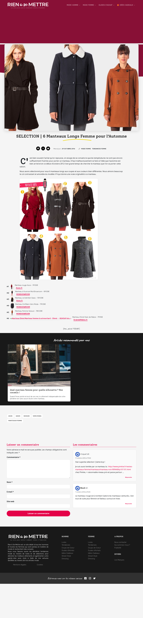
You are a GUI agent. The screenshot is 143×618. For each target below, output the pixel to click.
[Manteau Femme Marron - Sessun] (12, 312)
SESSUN (26, 416)
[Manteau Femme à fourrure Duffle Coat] (12, 293)
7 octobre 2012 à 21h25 (82, 492)
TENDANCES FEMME (99, 149)
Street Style (66, 556)
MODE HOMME (72, 5)
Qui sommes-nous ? (122, 545)
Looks (64, 542)
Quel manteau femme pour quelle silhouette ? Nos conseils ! (36, 391)
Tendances (66, 545)
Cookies (40, 565)
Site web (10, 501)
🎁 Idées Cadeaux (125, 5)
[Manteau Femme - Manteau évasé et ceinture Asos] (12, 286)
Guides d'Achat (106, 5)
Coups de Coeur (68, 548)
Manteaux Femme (15, 420)
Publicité (117, 548)
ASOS (10, 416)
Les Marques (119, 560)
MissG (82, 488)
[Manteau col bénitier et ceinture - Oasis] (12, 299)
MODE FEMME (88, 5)
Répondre (128, 477)
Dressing (65, 559)
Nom (10, 482)
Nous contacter (120, 542)
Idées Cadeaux (67, 553)
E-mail (10, 492)
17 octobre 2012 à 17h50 (83, 458)
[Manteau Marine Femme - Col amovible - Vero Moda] (12, 306)
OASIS (18, 416)
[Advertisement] (71, 27)
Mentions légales (19, 565)
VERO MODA (37, 416)
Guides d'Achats (68, 550)
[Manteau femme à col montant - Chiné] (40, 318)
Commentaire (13, 457)
